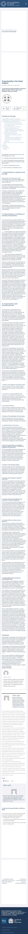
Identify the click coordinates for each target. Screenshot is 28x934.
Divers (15, 30)
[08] (7, 644)
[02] (20, 365)
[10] (16, 658)
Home (3, 30)
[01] (18, 299)
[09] (3, 653)
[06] (19, 608)
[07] (17, 625)
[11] (2, 660)
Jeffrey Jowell (7, 85)
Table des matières (9, 30)
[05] (13, 573)
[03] (6, 380)
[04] (21, 515)
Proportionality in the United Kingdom (11, 817)
